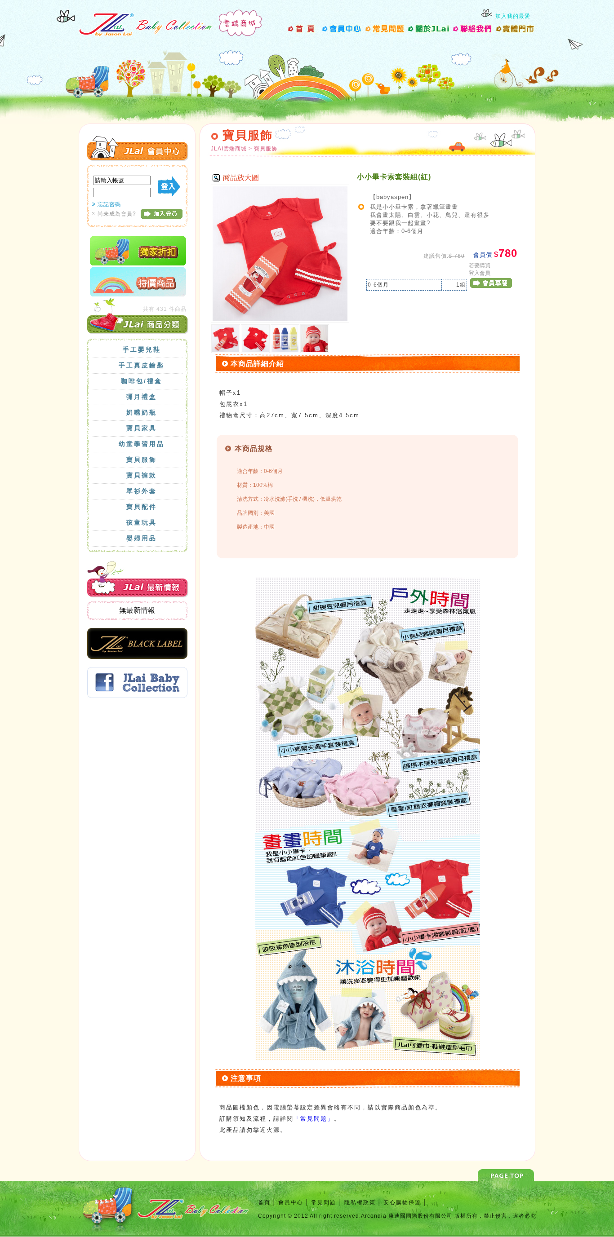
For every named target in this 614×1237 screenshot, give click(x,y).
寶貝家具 (141, 428)
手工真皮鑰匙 (142, 365)
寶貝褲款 (141, 475)
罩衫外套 (141, 491)
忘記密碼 (109, 204)
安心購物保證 (402, 1202)
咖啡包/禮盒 (141, 380)
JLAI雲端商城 (230, 149)
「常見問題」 (314, 1118)
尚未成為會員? (117, 214)
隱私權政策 (360, 1202)
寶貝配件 (141, 506)
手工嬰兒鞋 (142, 349)
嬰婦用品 (141, 538)
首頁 (264, 1202)
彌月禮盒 (141, 396)
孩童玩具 (141, 522)
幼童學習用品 (142, 443)
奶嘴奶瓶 (141, 412)
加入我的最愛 (512, 16)
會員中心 (290, 1202)
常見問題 (324, 1202)
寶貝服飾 (141, 459)
